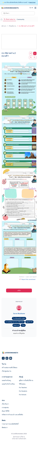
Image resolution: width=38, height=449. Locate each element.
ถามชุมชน (5, 407)
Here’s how (32, 2)
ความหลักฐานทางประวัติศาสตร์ (15, 322)
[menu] (35, 8)
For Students (23, 391)
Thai (23, 325)
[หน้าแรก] (10, 8)
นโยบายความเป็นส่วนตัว (19, 438)
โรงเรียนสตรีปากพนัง (19, 318)
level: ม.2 (16, 325)
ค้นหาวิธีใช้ (5, 411)
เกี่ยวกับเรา (5, 404)
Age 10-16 (29, 322)
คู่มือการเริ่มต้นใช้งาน (26, 380)
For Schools (22, 394)
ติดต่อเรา (5, 427)
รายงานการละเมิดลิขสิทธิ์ (10, 424)
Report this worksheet (28, 279)
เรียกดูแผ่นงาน (6, 371)
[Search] (3, 13)
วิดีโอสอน (22, 384)
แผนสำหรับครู (6, 380)
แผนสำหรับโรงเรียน (8, 384)
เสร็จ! (19, 290)
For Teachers (23, 387)
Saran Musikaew (19, 313)
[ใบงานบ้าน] (1, 19)
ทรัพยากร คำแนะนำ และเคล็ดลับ (12, 414)
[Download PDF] (35, 53)
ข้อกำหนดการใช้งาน (19, 437)
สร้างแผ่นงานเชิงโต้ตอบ (9, 367)
